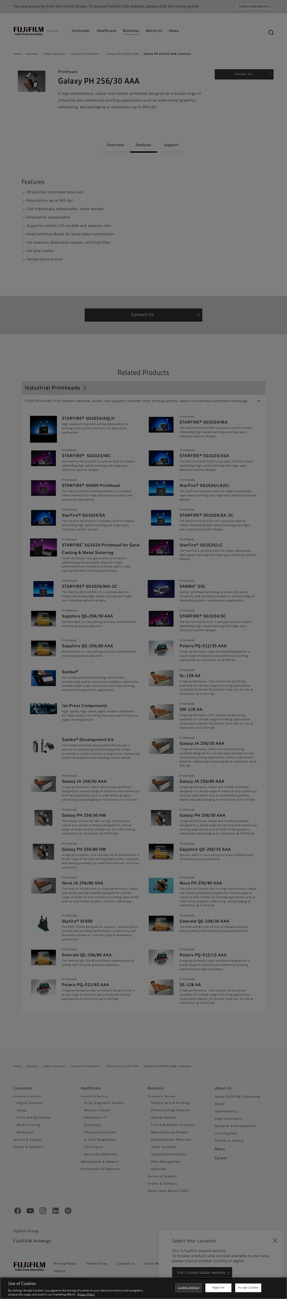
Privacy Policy (86, 1294)
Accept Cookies (248, 1287)
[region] (143, 1288)
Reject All (218, 1287)
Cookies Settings (188, 1287)
